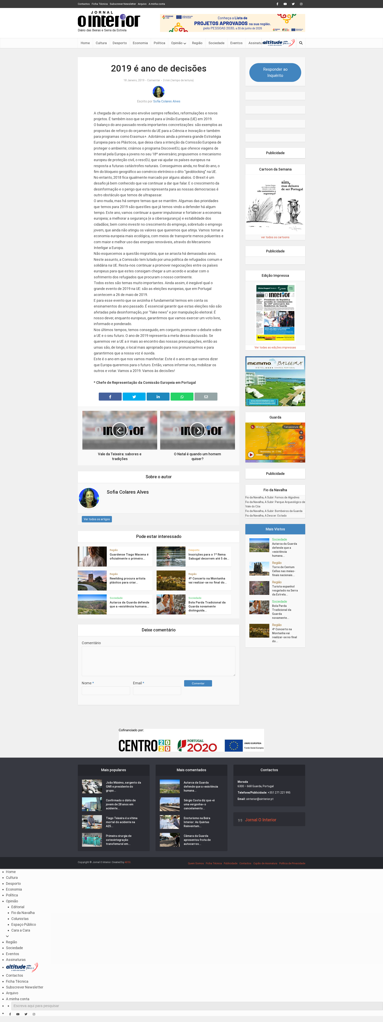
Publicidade (230, 863)
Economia (140, 43)
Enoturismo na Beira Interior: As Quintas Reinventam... (197, 822)
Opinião (177, 43)
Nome (88, 683)
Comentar (153, 80)
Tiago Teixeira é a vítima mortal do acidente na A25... (121, 822)
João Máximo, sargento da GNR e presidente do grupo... (123, 786)
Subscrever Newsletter (123, 3)
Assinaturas (258, 43)
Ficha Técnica (100, 3)
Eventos (236, 43)
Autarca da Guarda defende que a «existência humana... (284, 549)
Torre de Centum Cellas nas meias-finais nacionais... (283, 571)
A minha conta (157, 3)
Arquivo (142, 3)
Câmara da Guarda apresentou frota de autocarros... (197, 839)
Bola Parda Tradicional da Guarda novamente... (281, 611)
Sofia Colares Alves (166, 101)
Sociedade (216, 43)
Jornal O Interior (260, 819)
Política (159, 43)
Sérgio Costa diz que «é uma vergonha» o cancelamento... (199, 804)
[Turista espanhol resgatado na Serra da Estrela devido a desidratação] (260, 588)
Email (138, 683)
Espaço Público (23, 924)
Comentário (91, 643)
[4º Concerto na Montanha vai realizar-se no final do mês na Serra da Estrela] (260, 631)
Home (85, 43)
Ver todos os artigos (97, 519)
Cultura (101, 43)
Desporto (120, 43)
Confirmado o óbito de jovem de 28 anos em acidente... (121, 804)
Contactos (84, 3)
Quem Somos (196, 863)
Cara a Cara (20, 930)
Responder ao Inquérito (275, 72)
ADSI (127, 862)
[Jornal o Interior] (109, 19)
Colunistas (20, 919)
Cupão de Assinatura (265, 863)
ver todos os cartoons (275, 237)
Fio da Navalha (23, 913)
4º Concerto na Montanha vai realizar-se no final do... (284, 635)
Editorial (17, 907)
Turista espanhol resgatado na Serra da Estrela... (285, 590)
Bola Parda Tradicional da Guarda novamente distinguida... (207, 606)
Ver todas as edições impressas (275, 347)
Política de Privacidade (292, 863)
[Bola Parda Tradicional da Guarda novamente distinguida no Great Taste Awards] (260, 607)
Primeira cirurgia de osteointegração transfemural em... (118, 839)
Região (197, 43)
